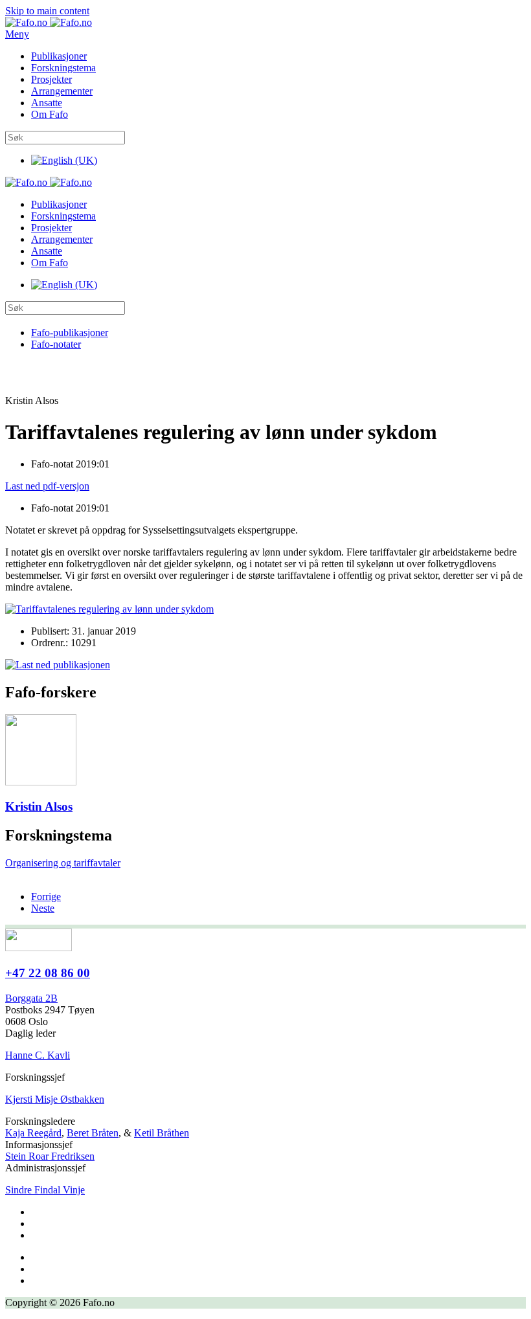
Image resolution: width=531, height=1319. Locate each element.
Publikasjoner (59, 56)
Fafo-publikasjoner (69, 332)
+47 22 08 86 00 (47, 973)
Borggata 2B (31, 998)
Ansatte (46, 102)
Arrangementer (62, 90)
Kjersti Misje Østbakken (54, 1099)
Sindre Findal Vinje (45, 1189)
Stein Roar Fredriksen (50, 1156)
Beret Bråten (93, 1132)
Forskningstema (63, 67)
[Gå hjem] (48, 22)
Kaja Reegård (33, 1132)
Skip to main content (47, 10)
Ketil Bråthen (161, 1132)
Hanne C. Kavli (37, 1055)
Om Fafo (49, 114)
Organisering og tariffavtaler (62, 862)
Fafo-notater (56, 344)
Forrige (46, 896)
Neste (42, 908)
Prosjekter (51, 79)
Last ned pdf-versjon (47, 485)
